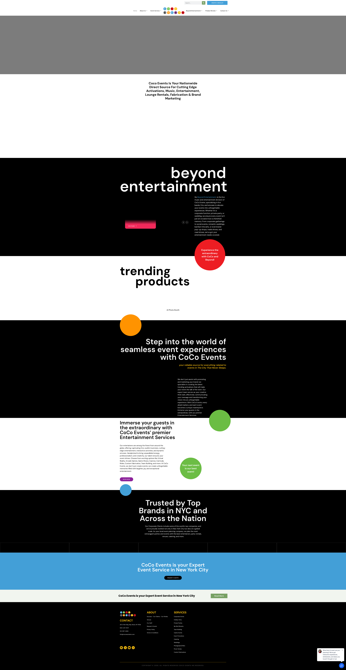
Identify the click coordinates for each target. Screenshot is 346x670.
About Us (143, 11)
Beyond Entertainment (193, 11)
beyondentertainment (173, 179)
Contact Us (223, 11)
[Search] (203, 3)
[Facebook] (121, 647)
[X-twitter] (125, 647)
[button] (183, 222)
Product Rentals (210, 11)
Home (135, 11)
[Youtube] (129, 647)
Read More (219, 596)
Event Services (155, 11)
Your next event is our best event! (190, 468)
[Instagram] (133, 647)
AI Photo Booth (173, 310)
